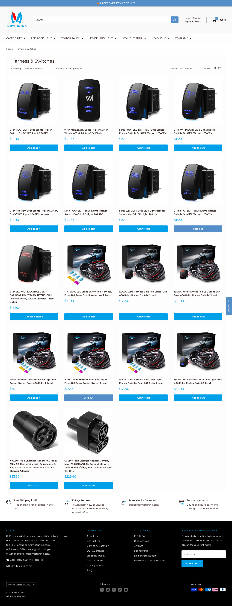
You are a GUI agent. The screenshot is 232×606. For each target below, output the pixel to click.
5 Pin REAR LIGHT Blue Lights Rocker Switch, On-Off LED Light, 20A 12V (31, 131)
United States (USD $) (19, 585)
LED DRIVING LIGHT (101, 38)
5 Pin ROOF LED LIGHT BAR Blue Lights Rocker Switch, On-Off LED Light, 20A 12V (142, 131)
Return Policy (95, 560)
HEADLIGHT (159, 38)
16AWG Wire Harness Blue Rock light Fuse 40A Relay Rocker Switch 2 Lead (198, 381)
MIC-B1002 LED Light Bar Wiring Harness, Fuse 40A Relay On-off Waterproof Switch (88, 293)
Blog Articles (141, 540)
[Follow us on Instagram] (114, 590)
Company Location (98, 545)
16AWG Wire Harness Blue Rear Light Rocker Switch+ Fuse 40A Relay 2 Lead (141, 381)
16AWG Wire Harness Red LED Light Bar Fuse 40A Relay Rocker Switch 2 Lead (197, 293)
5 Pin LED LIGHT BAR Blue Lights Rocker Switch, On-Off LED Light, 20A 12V (142, 212)
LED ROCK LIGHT (41, 38)
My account (192, 21)
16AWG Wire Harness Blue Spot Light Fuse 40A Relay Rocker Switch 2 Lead (85, 381)
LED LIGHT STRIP (132, 38)
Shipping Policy (96, 555)
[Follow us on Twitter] (108, 590)
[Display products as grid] (214, 68)
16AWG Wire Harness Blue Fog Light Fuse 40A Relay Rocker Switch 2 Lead (143, 293)
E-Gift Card (140, 536)
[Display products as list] (219, 68)
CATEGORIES (14, 38)
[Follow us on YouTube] (126, 590)
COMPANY (181, 38)
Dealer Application (145, 555)
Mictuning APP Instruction (149, 560)
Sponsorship (141, 550)
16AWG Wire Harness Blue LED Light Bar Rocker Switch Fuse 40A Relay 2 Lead (33, 381)
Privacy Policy (95, 565)
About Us (92, 536)
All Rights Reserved (16, 596)
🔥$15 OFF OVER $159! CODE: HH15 (116, 3)
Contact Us (93, 540)
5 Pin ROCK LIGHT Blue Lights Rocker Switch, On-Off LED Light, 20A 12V (85, 212)
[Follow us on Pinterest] (120, 590)
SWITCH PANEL (70, 38)
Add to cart (33, 147)
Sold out (198, 228)
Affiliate (138, 545)
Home (9, 49)
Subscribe (192, 563)
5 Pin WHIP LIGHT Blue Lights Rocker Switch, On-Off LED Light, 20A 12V (195, 131)
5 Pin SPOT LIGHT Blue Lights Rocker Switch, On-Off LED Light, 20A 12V (195, 212)
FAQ (89, 570)
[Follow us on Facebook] (102, 590)
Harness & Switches (26, 49)
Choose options (34, 316)
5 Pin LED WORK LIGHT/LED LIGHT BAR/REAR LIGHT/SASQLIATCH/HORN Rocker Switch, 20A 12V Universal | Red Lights (32, 296)
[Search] (174, 19)
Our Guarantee (95, 550)
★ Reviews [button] (229, 306)
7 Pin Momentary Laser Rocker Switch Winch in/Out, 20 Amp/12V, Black (86, 131)
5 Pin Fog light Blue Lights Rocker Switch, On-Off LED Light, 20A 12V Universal (34, 212)
